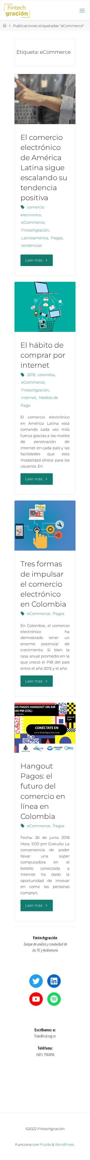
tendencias (31, 245)
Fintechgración (35, 230)
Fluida (45, 1144)
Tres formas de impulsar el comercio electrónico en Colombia (43, 583)
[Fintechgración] (17, 10)
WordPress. (65, 1144)
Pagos (56, 238)
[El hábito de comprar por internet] (45, 307)
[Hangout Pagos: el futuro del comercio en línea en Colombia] (45, 728)
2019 (31, 374)
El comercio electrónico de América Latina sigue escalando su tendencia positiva (43, 167)
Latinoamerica (34, 238)
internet (28, 397)
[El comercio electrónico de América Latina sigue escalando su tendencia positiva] (45, 99)
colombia (46, 374)
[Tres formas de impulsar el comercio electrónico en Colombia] (45, 526)
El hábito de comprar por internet (42, 355)
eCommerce (32, 222)
